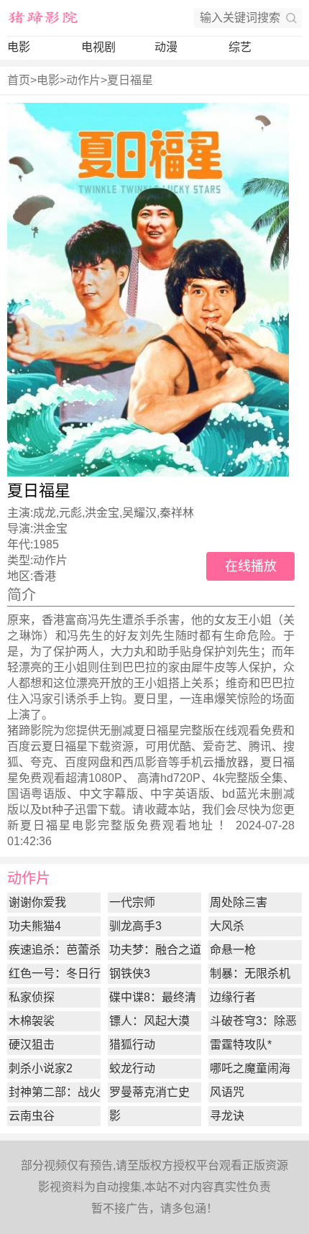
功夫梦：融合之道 (155, 950)
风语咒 (227, 1092)
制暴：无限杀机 (250, 973)
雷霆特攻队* (241, 1045)
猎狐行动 (132, 1045)
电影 (18, 47)
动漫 (165, 47)
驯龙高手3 (135, 926)
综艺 (240, 47)
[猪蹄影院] (43, 18)
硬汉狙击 (32, 1045)
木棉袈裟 (32, 1021)
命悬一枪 (233, 950)
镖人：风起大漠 (149, 1021)
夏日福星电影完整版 (78, 825)
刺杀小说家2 (41, 1068)
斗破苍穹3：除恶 (253, 1021)
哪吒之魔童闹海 (250, 1068)
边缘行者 (233, 997)
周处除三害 (238, 902)
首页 (18, 80)
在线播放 (251, 566)
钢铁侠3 (129, 973)
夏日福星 (130, 80)
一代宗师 (132, 902)
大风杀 (227, 926)
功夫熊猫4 (35, 926)
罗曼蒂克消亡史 (149, 1092)
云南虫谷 (32, 1116)
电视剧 (98, 47)
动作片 (83, 80)
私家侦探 (32, 997)
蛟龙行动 (132, 1068)
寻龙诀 (227, 1116)
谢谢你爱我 (37, 902)
